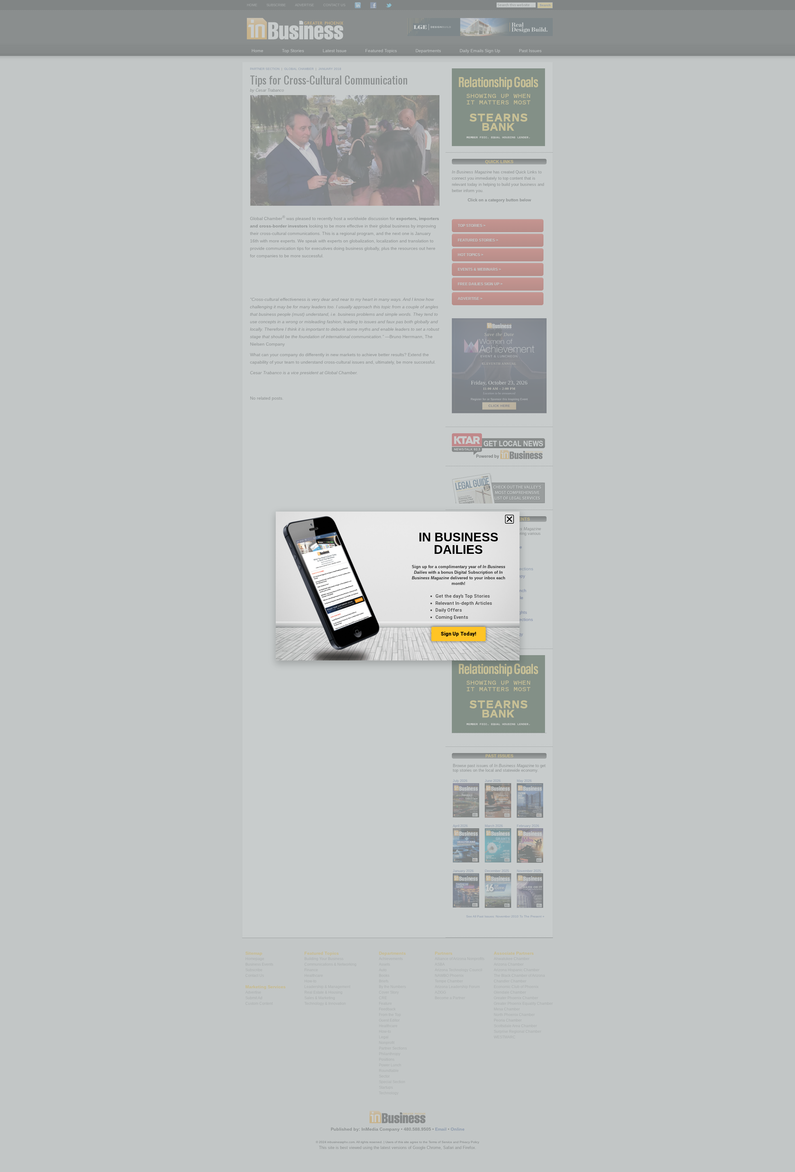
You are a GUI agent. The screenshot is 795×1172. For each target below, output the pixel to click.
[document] (397, 586)
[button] (509, 519)
